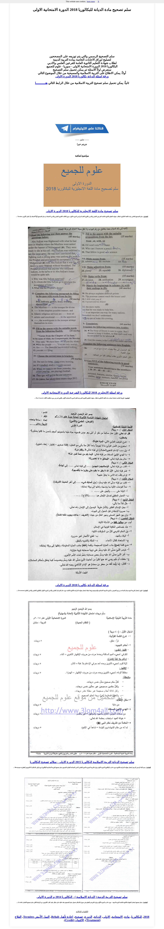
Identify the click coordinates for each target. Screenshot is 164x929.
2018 (146, 916)
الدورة (88, 916)
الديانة (97, 916)
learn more (91, 1)
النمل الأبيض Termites (36, 916)
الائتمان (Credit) (74, 920)
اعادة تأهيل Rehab (62, 916)
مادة (127, 916)
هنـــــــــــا (41, 83)
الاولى (106, 916)
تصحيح (79, 916)
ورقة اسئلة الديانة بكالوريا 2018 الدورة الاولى (82, 76)
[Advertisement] (82, 35)
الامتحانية (117, 916)
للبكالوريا (136, 916)
